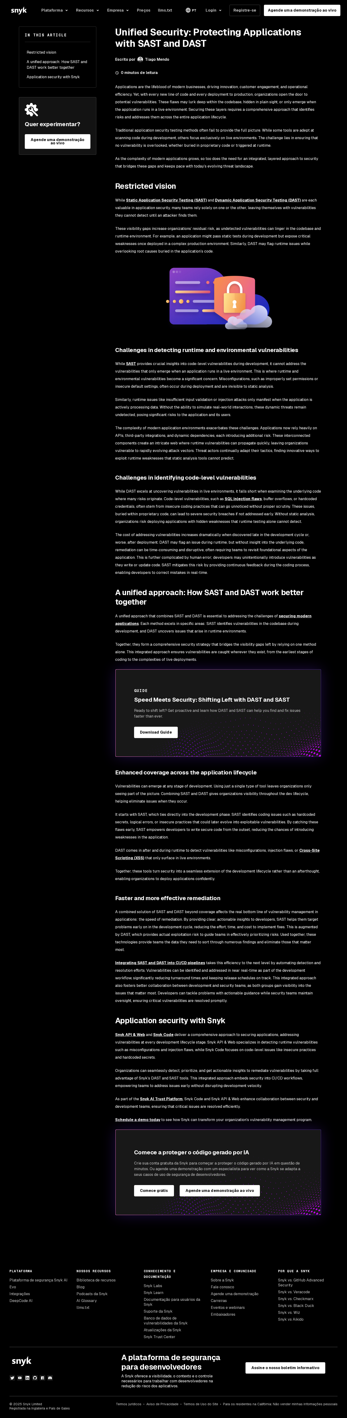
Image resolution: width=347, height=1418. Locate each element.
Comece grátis (154, 1190)
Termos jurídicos (128, 1404)
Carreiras (219, 1300)
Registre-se (244, 10)
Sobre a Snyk (222, 1280)
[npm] (42, 1378)
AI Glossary (86, 1300)
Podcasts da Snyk (92, 1293)
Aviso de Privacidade (162, 1404)
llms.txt (82, 1307)
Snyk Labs (153, 1285)
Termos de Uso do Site (200, 1404)
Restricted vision (41, 52)
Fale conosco (222, 1287)
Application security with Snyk (53, 76)
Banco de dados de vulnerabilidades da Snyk (166, 1321)
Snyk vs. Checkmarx (295, 1298)
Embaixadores (223, 1314)
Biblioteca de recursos (96, 1280)
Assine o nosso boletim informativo (285, 1367)
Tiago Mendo (157, 59)
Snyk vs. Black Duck (296, 1305)
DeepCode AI (21, 1300)
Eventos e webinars (228, 1307)
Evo (12, 1287)
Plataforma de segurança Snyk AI (38, 1280)
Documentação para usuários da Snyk (172, 1302)
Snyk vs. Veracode (294, 1291)
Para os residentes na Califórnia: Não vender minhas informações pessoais (280, 1404)
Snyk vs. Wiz (289, 1312)
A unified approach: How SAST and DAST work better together (57, 64)
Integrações (19, 1293)
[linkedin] (27, 1378)
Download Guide (156, 732)
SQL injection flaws (243, 498)
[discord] (50, 1378)
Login (211, 10)
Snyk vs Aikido (291, 1319)
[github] (35, 1378)
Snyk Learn (153, 1292)
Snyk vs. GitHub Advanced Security (301, 1283)
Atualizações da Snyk (162, 1330)
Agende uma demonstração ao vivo (302, 10)
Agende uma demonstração (234, 1293)
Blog (80, 1287)
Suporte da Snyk (158, 1311)
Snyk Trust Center (159, 1336)
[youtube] (20, 1378)
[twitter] (12, 1378)
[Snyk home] (19, 10)
